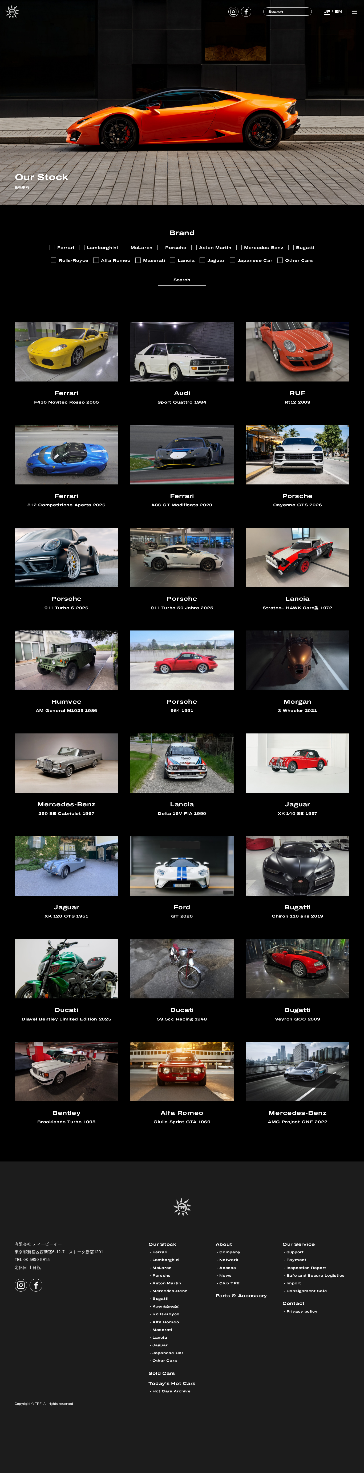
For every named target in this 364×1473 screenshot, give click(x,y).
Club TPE (229, 1283)
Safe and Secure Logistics (315, 1275)
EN (338, 11)
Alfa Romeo (165, 1322)
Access (227, 1267)
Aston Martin (166, 1283)
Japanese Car (168, 1352)
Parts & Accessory (241, 1295)
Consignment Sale (306, 1290)
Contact (293, 1303)
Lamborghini (166, 1259)
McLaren (162, 1267)
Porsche (161, 1275)
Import (293, 1283)
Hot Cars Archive (171, 1391)
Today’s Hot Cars (172, 1383)
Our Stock (162, 1244)
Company (229, 1252)
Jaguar (160, 1345)
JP (327, 11)
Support (295, 1252)
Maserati (162, 1329)
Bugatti (160, 1298)
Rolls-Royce (166, 1314)
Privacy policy (302, 1311)
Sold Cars (161, 1373)
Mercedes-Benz (169, 1290)
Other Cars (164, 1360)
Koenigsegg (165, 1306)
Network (228, 1259)
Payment (296, 1259)
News (225, 1275)
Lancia (159, 1337)
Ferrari (160, 1252)
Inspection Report (306, 1267)
